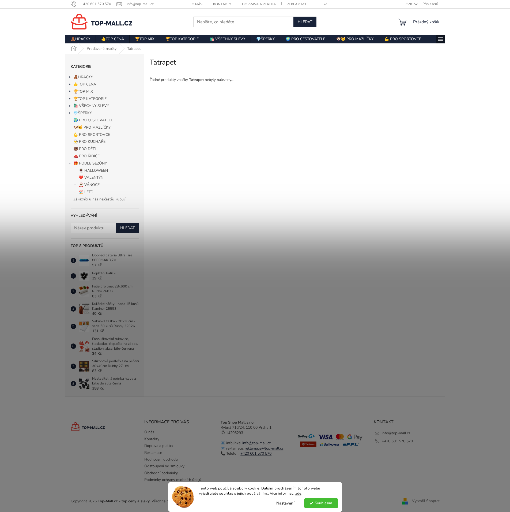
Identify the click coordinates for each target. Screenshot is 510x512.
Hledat (305, 21)
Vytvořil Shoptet (426, 500)
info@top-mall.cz (256, 443)
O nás (197, 4)
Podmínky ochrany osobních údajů (172, 479)
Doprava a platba (259, 4)
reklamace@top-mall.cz (264, 448)
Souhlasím (323, 503)
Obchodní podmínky (161, 473)
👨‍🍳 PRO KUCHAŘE (89, 141)
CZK (409, 4)
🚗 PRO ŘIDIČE (86, 156)
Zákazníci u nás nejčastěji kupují (99, 199)
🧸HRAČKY (83, 77)
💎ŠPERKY (82, 112)
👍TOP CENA (84, 84)
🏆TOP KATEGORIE (90, 98)
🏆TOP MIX (83, 91)
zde (298, 493)
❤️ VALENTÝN (91, 177)
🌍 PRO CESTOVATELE (93, 120)
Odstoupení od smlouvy (164, 466)
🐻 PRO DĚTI (84, 148)
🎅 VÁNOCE (89, 184)
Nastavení (285, 503)
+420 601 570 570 (255, 453)
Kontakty (222, 4)
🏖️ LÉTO (86, 192)
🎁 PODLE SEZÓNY (90, 163)
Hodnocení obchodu (161, 459)
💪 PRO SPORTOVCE (91, 134)
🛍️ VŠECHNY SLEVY (91, 105)
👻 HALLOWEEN (93, 170)
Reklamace (296, 4)
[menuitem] (80, 39)
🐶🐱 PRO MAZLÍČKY (92, 127)
